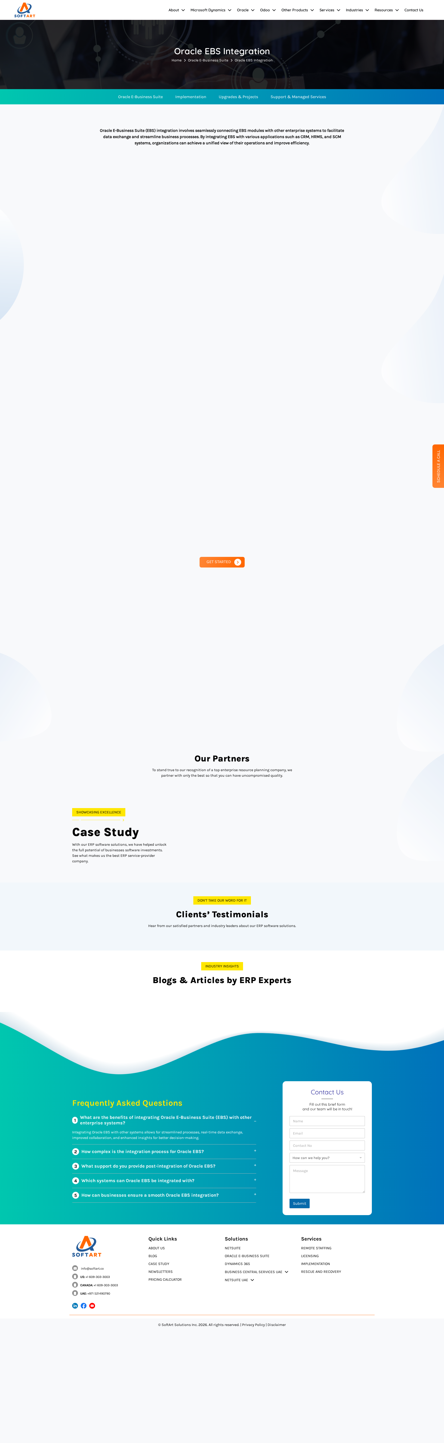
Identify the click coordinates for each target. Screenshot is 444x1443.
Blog (152, 1256)
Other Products (294, 10)
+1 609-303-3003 (95, 1277)
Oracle (243, 10)
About (174, 10)
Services (327, 10)
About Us (156, 1248)
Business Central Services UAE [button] (253, 1272)
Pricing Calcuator (165, 1279)
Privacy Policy (253, 1324)
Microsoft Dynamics (208, 10)
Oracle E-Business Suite (208, 60)
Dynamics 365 (237, 1264)
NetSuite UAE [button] (236, 1280)
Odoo (265, 10)
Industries (354, 10)
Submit (299, 1203)
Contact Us (413, 10)
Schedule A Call (438, 466)
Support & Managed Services (298, 96)
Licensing (310, 1256)
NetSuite (233, 1248)
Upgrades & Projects (238, 96)
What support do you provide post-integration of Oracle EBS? (144, 1166)
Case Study (158, 1264)
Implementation (190, 96)
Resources (384, 10)
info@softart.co (92, 1269)
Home (177, 60)
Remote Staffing (316, 1248)
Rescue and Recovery (321, 1271)
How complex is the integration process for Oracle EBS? (139, 1151)
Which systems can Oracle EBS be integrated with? (134, 1180)
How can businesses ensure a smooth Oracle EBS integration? (146, 1195)
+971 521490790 (95, 1293)
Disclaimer (277, 1324)
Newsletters (160, 1271)
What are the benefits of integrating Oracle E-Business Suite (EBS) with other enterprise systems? (163, 1120)
